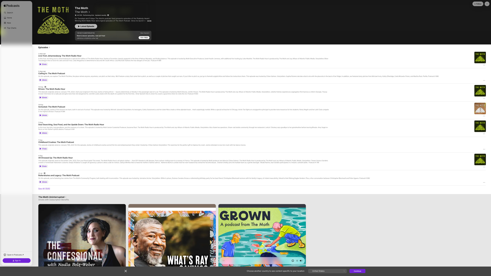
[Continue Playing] (297, 260)
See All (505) (44, 188)
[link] (44, 47)
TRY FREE (144, 38)
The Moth (81, 12)
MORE (149, 21)
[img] (11, 5)
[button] (16, 12)
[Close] (126, 271)
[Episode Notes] (292, 260)
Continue (357, 271)
